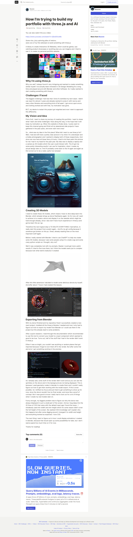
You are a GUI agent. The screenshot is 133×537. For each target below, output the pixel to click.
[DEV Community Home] (16, 2)
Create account (112, 2)
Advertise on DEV (61, 524)
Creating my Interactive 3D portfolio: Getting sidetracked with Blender (103, 43)
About (90, 524)
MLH (66, 526)
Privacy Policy (67, 528)
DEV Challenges (23, 524)
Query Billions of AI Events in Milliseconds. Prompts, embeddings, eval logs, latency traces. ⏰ (54, 492)
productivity (46, 28)
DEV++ (29, 524)
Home (15, 524)
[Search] (21, 2)
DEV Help (53, 524)
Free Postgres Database (105, 524)
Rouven (32, 9)
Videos (34, 524)
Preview (40, 445)
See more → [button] (30, 508)
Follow (104, 13)
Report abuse (60, 450)
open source (57, 530)
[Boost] (17, 57)
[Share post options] (17, 61)
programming (30, 28)
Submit (32, 445)
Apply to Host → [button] (96, 82)
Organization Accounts (73, 524)
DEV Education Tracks (43, 524)
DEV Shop (115, 524)
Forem (48, 530)
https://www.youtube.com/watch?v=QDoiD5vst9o (44, 37)
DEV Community (43, 521)
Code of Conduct (50, 450)
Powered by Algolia (65, 2)
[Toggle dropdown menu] (86, 457)
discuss (38, 28)
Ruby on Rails (63, 532)
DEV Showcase (84, 524)
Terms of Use (76, 528)
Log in (102, 2)
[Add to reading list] (17, 51)
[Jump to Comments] (17, 46)
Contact (96, 524)
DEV (72, 530)
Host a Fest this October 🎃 (103, 70)
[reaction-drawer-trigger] (17, 40)
